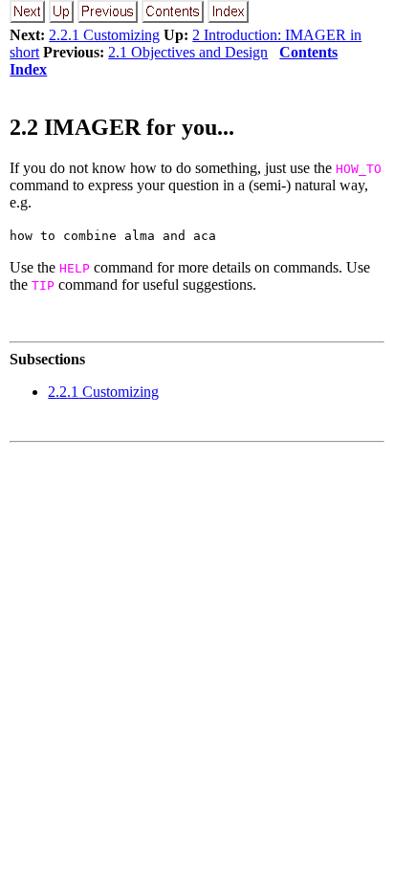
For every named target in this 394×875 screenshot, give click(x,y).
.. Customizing (103, 391)
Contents (308, 52)
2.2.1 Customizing (104, 35)
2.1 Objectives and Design (188, 52)
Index (28, 69)
